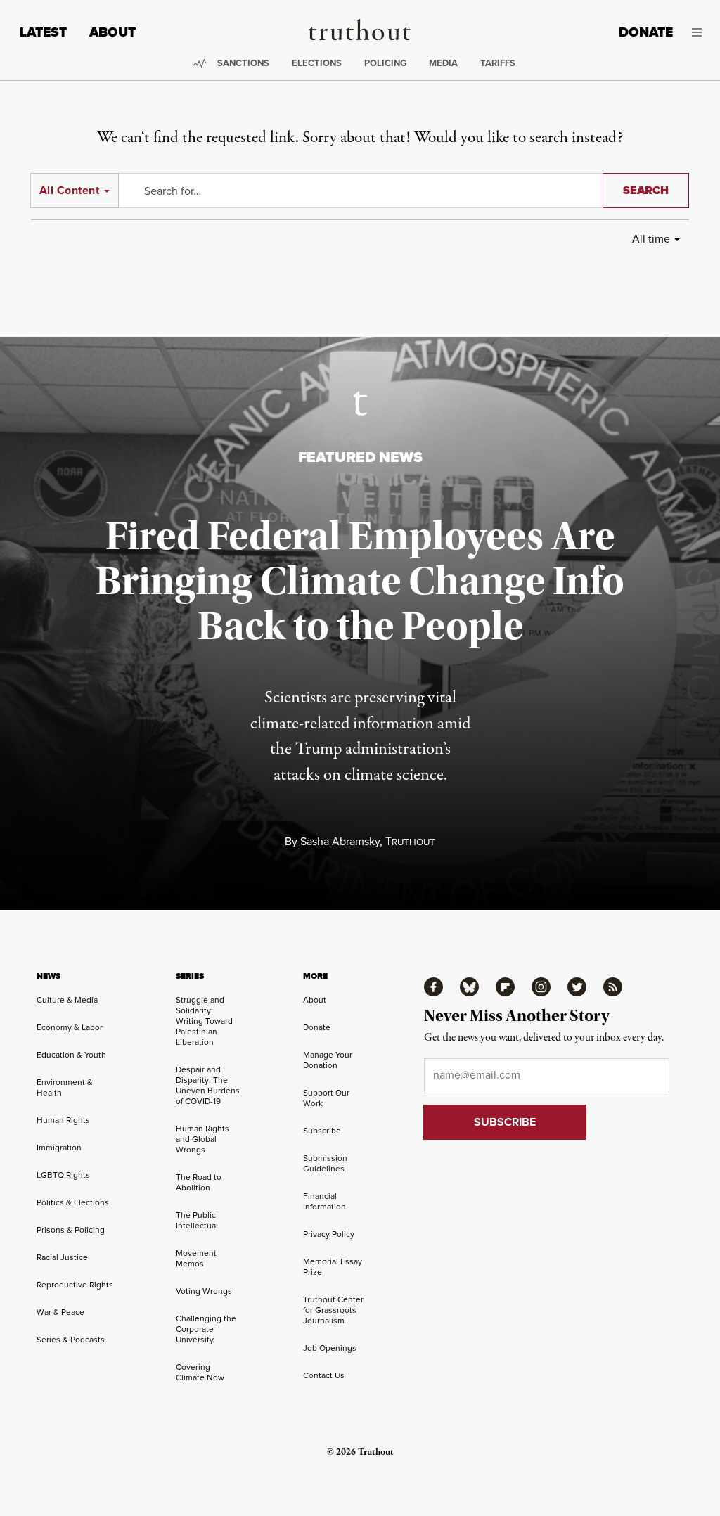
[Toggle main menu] (698, 32)
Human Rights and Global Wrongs (202, 1139)
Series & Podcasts (71, 1339)
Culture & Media (67, 1000)
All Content (69, 190)
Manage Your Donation (327, 1060)
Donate (646, 32)
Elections (317, 63)
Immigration (59, 1147)
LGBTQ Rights (63, 1175)
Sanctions (243, 63)
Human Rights (63, 1120)
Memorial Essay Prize (332, 1266)
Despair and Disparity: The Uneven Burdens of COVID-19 (208, 1085)
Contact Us (324, 1375)
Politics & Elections (73, 1202)
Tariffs (497, 63)
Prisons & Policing (71, 1229)
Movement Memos (196, 1258)
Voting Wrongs (204, 1291)
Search (646, 190)
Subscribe (322, 1130)
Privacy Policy (328, 1234)
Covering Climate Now (200, 1372)
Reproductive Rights (75, 1284)
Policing (385, 63)
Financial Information (324, 1201)
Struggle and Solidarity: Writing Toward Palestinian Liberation (204, 1021)
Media (443, 63)
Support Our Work (326, 1098)
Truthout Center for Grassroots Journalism (333, 1310)
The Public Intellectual (197, 1220)
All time (651, 239)
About (112, 32)
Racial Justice (62, 1257)
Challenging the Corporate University (206, 1329)
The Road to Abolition (198, 1182)
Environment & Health (65, 1087)
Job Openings (329, 1348)
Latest (43, 32)
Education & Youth (71, 1054)
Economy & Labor (70, 1027)
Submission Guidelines (325, 1163)
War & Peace (60, 1312)
